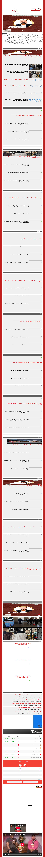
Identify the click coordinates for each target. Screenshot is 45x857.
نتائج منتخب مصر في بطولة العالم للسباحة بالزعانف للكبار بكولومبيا (28, 694)
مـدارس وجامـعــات (38, 560)
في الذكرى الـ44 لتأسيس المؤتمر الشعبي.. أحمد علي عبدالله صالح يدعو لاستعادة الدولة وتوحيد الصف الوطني (17, 412)
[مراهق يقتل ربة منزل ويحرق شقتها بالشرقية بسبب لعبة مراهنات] (35, 380)
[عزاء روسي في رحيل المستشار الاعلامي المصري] (35, 216)
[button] (39, 23)
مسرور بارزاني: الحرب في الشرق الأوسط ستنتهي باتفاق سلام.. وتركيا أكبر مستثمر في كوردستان (16, 427)
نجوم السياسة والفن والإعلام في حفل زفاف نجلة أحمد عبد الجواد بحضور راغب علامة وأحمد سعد (23, 197)
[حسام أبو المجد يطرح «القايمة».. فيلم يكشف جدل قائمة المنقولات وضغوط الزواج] (35, 455)
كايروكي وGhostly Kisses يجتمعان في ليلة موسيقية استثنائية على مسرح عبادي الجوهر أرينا (17, 469)
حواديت (40, 272)
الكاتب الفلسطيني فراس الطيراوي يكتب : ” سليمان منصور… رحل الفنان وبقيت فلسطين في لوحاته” (22, 27)
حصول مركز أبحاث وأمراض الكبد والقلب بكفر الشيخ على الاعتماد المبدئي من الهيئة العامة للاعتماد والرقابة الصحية (16, 222)
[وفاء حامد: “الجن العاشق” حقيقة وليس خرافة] (35, 388)
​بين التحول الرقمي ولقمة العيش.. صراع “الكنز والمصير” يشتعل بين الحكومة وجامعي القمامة (16, 65)
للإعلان (9, 4)
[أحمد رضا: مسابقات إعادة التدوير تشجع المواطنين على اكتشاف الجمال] (35, 175)
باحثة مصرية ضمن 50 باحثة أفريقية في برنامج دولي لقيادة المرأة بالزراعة (18, 246)
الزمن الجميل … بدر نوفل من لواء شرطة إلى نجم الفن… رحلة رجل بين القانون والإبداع (17, 543)
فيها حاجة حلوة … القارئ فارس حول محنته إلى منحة (31, 238)
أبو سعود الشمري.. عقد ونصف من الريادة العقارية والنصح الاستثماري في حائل (16, 86)
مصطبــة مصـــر (30, 4)
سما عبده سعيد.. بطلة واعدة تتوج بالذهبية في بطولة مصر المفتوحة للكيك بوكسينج (16, 329)
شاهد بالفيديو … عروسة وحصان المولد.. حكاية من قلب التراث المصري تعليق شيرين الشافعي (17, 139)
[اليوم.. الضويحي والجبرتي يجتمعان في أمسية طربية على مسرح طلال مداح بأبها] (24, 441)
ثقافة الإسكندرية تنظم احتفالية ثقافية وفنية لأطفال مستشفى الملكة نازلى (27, 699)
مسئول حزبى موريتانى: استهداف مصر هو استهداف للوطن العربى (28, 696)
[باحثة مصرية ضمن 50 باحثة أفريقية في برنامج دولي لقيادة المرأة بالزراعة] (35, 249)
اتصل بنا (12, 4)
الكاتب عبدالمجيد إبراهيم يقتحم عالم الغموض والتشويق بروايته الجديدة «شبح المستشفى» (17, 288)
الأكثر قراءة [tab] (39, 692)
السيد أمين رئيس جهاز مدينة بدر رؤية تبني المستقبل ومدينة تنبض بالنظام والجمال (17, 262)
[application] (22, 844)
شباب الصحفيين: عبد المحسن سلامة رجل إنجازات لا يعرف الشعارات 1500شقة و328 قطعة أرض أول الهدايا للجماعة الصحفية (16, 551)
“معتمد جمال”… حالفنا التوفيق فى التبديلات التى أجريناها (30, 321)
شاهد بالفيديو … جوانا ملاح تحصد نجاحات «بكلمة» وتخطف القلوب (29, 115)
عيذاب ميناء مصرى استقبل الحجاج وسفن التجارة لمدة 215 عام (19, 254)
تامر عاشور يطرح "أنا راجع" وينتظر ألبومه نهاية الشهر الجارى (29, 707)
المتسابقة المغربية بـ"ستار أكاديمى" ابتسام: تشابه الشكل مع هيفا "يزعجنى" (26, 703)
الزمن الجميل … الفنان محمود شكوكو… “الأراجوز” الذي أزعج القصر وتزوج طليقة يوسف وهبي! (23, 526)
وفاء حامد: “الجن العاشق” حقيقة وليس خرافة (22, 385)
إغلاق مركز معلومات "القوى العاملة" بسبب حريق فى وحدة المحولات (28, 711)
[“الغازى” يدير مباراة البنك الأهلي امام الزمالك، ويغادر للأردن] (35, 339)
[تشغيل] (40, 854)
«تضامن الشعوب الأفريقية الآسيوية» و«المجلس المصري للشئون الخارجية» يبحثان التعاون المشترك (24, 404)
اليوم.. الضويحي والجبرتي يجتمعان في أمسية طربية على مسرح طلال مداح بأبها (16, 80)
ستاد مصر (24, 4)
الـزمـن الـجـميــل (18, 4)
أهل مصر (40, 149)
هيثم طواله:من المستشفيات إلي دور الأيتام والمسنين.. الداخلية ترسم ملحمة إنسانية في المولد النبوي (16, 165)
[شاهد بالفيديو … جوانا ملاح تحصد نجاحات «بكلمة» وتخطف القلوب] (26, 112)
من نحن (39, 6)
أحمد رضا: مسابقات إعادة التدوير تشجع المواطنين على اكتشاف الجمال (18, 172)
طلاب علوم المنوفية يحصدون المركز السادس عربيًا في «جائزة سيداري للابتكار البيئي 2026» (16, 576)
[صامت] (5, 854)
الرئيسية (39, 4)
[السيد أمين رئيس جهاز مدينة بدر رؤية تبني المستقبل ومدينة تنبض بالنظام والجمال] (35, 265)
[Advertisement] (22, 795)
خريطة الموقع (34, 6)
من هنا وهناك (40, 641)
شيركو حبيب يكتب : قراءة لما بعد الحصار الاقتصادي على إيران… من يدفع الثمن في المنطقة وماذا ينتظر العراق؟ (16, 494)
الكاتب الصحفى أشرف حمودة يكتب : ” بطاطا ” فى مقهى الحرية (19, 509)
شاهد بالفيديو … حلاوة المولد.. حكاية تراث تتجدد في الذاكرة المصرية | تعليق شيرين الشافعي (16, 132)
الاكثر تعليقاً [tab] (20, 692)
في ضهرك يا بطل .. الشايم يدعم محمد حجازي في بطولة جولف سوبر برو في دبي (17, 344)
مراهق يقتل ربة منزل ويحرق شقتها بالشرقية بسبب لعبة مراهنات (19, 378)
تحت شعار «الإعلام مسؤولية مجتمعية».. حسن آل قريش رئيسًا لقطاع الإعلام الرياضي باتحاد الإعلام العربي (23, 281)
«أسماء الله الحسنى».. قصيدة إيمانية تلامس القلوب (21, 295)
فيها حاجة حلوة (39, 231)
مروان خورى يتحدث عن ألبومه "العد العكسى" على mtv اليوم (29, 709)
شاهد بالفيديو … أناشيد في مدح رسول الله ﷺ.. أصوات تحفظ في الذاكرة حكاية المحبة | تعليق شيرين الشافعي (17, 124)
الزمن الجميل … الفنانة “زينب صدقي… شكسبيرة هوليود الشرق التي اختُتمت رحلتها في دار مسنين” (16, 535)
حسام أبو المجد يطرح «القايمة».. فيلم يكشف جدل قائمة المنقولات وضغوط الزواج (16, 93)
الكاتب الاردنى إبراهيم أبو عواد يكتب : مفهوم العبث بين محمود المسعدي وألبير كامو (16, 501)
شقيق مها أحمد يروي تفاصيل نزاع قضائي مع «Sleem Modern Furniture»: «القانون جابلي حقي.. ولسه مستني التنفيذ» (16, 181)
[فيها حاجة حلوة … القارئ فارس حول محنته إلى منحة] (29, 235)
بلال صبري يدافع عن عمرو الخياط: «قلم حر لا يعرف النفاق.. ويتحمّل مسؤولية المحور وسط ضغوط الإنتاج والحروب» (16, 100)
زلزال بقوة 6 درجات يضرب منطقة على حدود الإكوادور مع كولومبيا (28, 713)
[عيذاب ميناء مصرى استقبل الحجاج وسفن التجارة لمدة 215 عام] (35, 257)
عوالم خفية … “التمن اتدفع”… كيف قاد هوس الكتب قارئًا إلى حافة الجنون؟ (27, 362)
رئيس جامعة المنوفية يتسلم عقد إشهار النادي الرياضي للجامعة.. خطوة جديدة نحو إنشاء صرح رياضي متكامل (17, 592)
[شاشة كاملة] (4, 854)
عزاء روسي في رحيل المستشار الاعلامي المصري (21, 213)
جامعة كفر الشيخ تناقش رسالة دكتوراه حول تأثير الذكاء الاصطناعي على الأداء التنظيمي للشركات (17, 584)
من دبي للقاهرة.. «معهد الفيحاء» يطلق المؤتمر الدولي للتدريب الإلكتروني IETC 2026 (17, 304)
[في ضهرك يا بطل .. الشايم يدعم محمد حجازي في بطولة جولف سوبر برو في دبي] (35, 347)
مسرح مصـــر (39, 437)
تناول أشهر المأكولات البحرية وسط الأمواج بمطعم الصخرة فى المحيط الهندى (26, 701)
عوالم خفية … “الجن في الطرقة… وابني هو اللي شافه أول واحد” (19, 370)
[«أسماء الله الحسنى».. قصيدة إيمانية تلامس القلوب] (35, 298)
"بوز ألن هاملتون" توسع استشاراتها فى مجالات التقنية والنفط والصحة (28, 705)
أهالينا (35, 4)
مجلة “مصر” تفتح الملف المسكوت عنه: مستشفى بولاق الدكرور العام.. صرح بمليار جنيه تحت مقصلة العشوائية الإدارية (17, 72)
